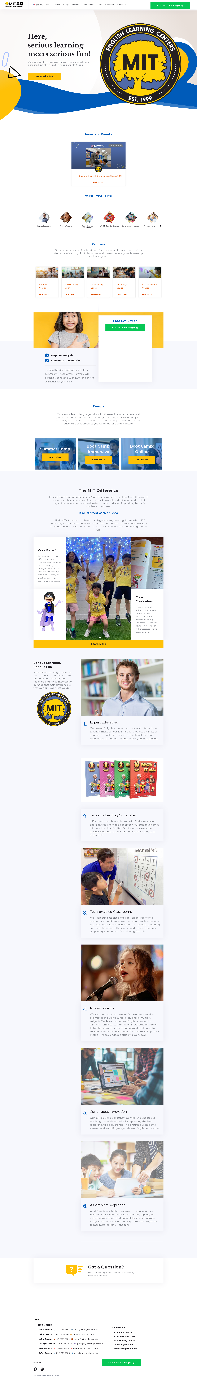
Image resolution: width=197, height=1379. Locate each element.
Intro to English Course (125, 1349)
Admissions (109, 5)
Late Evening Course (124, 1341)
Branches (76, 5)
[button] (94, 637)
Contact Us (121, 5)
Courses (57, 5)
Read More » (98, 182)
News (100, 5)
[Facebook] (35, 1369)
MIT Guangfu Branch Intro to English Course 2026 (98, 176)
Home (48, 5)
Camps (66, 5)
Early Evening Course (124, 1336)
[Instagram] (42, 1369)
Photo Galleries (89, 5)
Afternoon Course (123, 1332)
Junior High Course (123, 1344)
